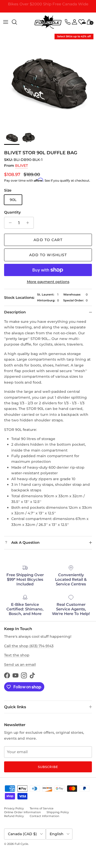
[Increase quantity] (29, 222)
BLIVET (21, 165)
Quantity (12, 212)
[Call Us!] (68, 22)
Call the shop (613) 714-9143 (29, 646)
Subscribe (48, 767)
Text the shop (16, 655)
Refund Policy (14, 816)
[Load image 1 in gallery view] (48, 79)
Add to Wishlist (48, 255)
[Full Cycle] (48, 22)
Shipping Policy (58, 812)
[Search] (17, 22)
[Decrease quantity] (8, 222)
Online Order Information (22, 812)
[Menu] (5, 22)
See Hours (74, 10)
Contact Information (44, 816)
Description (15, 312)
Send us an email (20, 664)
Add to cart (48, 240)
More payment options (48, 282)
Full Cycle (21, 844)
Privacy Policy (14, 808)
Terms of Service (42, 808)
